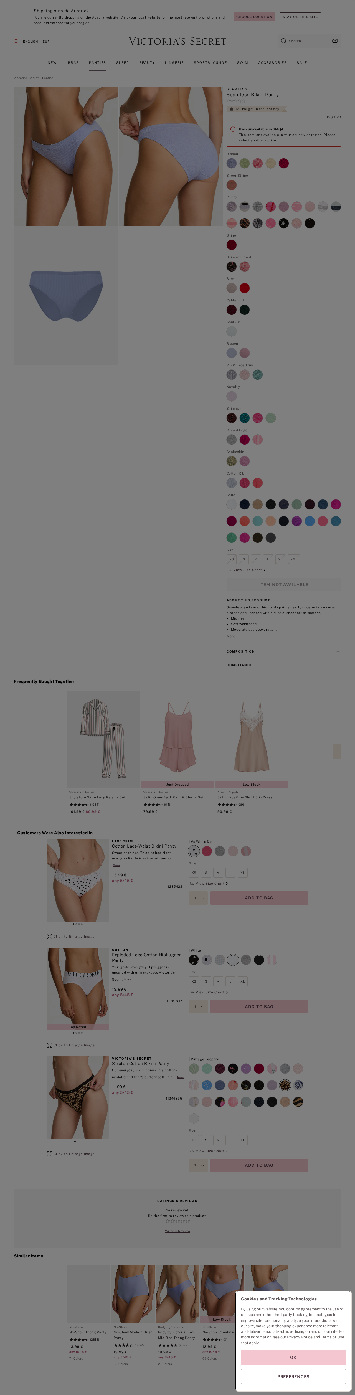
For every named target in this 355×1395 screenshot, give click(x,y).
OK (293, 1357)
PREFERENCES (293, 1376)
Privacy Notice (300, 1337)
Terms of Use (332, 1337)
